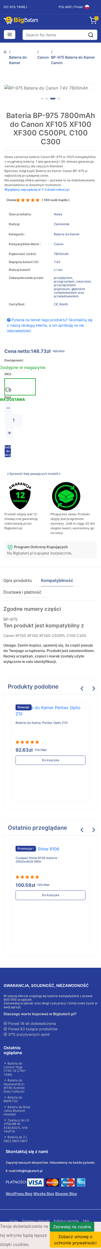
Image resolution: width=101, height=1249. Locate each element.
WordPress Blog (19, 1193)
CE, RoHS (61, 304)
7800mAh (61, 254)
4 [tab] (58, 98)
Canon (43, 57)
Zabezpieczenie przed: (26, 278)
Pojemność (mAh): (23, 254)
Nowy (58, 214)
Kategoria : (17, 234)
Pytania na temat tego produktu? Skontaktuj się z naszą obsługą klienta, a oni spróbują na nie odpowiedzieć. (49, 325)
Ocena (11, 200)
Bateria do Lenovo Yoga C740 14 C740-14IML (15, 1069)
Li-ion (58, 270)
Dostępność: (14, 360)
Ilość (7, 397)
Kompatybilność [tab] (57, 580)
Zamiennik (61, 224)
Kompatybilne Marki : (25, 244)
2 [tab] (47, 98)
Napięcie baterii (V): (24, 262)
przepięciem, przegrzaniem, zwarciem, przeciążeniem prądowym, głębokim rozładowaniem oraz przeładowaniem (73, 287)
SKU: (8, 374)
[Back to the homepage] (5, 52)
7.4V (57, 262)
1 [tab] (42, 98)
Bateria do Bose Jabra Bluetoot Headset (17, 1110)
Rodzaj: (14, 224)
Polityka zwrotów (66, 1221)
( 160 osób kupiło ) (56, 200)
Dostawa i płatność (36, 1221)
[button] (10, 35)
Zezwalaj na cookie (72, 1226)
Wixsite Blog (43, 1193)
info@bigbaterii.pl (29, 1171)
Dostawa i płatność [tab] (22, 592)
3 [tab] (52, 98)
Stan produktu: (20, 214)
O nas (14, 1221)
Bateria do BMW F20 (13, 1099)
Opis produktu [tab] (17, 580)
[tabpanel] (50, 88)
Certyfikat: (17, 304)
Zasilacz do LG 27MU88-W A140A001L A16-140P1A (16, 1125)
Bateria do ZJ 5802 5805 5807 (16, 1139)
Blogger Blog (66, 1193)
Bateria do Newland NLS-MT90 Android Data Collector (14, 1086)
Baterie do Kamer (18, 60)
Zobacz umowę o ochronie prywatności (75, 1239)
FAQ (86, 1221)
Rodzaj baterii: (20, 270)
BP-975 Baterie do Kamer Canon (73, 60)
